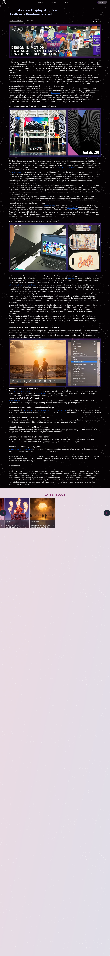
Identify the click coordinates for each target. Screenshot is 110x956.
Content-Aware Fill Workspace (22, 391)
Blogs (66, 2)
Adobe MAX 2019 (17, 172)
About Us (42, 2)
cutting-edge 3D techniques (65, 167)
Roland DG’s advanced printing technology (23, 285)
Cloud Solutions (72, 208)
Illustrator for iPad (14, 400)
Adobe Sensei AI (41, 393)
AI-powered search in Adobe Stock (20, 449)
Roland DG (71, 278)
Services (54, 2)
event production (49, 206)
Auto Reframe (28, 410)
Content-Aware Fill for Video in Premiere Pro (51, 410)
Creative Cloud (55, 93)
